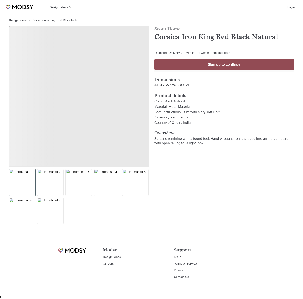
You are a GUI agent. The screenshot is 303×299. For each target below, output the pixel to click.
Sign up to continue (224, 64)
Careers (108, 263)
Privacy (179, 270)
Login (291, 7)
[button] (70, 7)
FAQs (177, 257)
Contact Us (181, 277)
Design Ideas (59, 7)
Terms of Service (185, 263)
